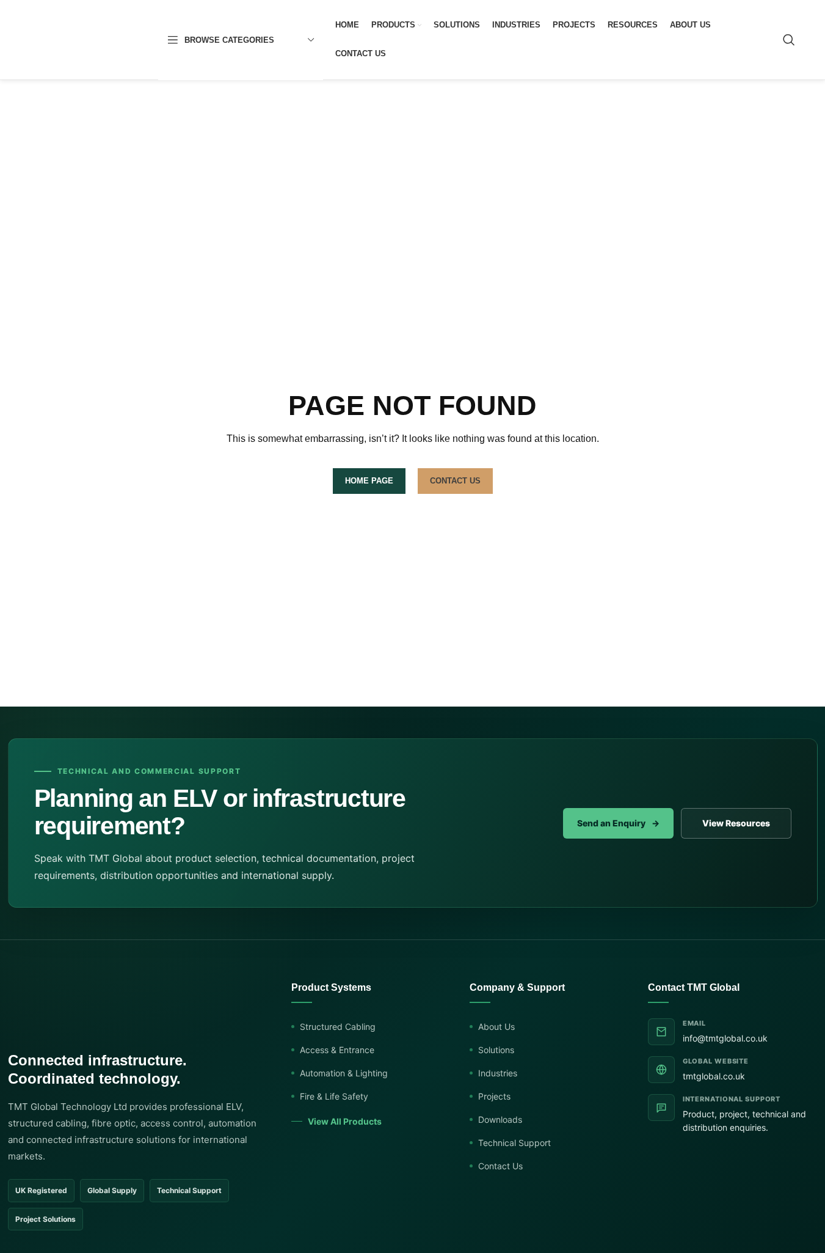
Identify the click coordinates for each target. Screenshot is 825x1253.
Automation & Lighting (344, 1073)
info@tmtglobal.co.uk (725, 1038)
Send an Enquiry (618, 823)
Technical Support (514, 1142)
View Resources (736, 823)
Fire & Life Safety (334, 1096)
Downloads (500, 1119)
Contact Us (500, 1166)
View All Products (345, 1121)
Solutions (496, 1050)
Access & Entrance (337, 1050)
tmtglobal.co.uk (714, 1076)
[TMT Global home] (83, 1009)
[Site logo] (88, 39)
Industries (497, 1073)
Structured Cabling (338, 1026)
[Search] (789, 40)
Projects (494, 1096)
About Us (496, 1026)
